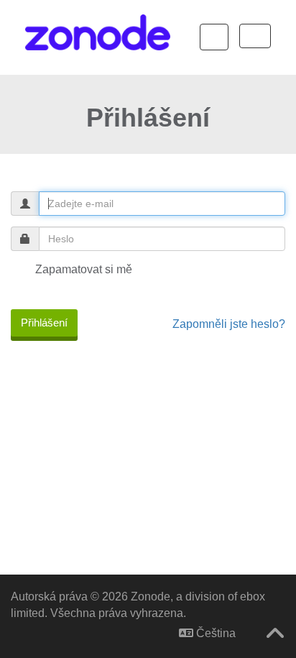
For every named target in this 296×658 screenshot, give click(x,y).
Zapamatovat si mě (82, 269)
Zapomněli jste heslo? (228, 324)
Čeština (214, 633)
